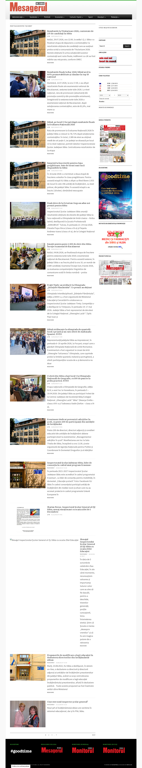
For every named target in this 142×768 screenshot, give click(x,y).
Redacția (114, 17)
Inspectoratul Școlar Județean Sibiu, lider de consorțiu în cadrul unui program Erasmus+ (69, 464)
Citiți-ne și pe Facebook (108, 28)
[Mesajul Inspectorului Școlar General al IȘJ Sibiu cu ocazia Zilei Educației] (44, 539)
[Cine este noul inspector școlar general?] (27, 713)
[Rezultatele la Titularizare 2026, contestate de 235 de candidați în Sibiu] (27, 43)
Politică (47, 17)
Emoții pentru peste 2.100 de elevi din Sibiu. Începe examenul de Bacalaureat (69, 245)
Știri (48, 36)
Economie (59, 17)
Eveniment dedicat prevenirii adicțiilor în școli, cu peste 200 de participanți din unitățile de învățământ (70, 421)
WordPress (115, 765)
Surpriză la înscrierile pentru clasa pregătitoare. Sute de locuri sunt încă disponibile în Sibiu (66, 165)
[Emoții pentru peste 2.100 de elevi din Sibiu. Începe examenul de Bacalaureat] (27, 256)
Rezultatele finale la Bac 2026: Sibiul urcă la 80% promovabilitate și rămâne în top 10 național (68, 74)
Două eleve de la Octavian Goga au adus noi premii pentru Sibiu (68, 204)
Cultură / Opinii (75, 17)
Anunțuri (101, 17)
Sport (90, 17)
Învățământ (51, 468)
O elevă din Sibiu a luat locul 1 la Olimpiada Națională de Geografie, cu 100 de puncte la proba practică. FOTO (68, 378)
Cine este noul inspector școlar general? (67, 702)
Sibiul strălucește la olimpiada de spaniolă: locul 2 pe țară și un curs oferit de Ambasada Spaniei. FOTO (69, 331)
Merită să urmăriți (106, 107)
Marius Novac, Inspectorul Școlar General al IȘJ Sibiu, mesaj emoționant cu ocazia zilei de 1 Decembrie (71, 509)
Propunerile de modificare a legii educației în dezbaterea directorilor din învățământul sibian (70, 657)
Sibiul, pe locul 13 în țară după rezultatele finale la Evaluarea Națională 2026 (71, 123)
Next (93, 735)
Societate (33, 17)
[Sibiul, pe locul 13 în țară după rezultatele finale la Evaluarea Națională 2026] (27, 134)
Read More (50, 62)
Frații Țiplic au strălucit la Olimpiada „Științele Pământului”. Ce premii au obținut (69, 286)
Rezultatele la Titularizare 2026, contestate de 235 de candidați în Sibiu (70, 32)
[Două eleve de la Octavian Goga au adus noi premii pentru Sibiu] (27, 215)
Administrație (17, 17)
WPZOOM (129, 765)
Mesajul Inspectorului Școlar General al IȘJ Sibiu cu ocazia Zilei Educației (87, 545)
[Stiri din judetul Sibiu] (28, 6)
